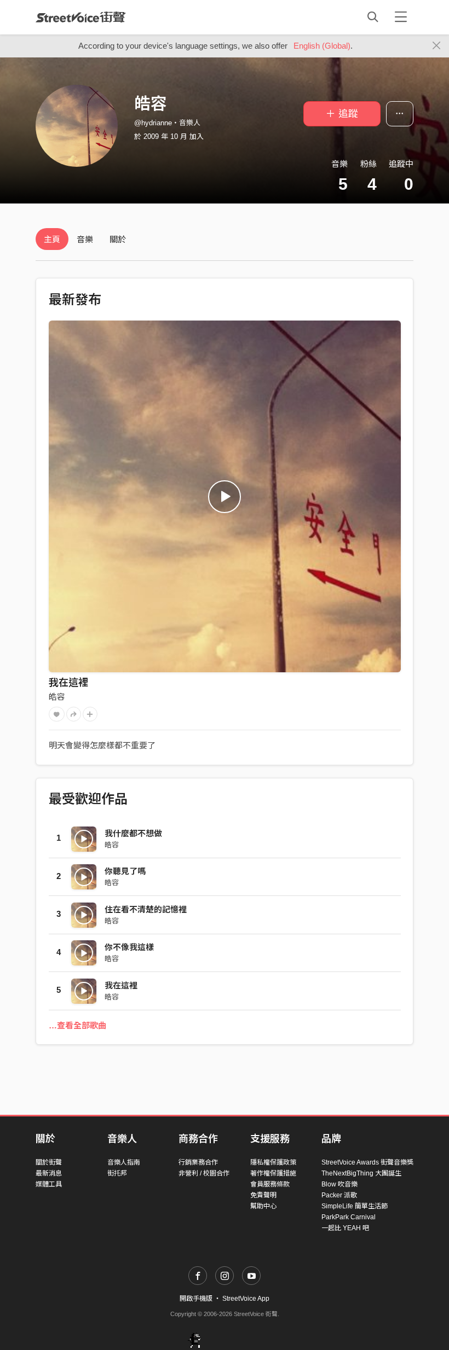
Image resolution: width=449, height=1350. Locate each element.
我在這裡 (68, 682)
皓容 (57, 696)
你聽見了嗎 (125, 871)
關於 (118, 239)
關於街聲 (49, 1162)
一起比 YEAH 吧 (345, 1228)
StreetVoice (81, 16)
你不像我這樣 (129, 947)
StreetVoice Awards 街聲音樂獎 (367, 1162)
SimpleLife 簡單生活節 (354, 1206)
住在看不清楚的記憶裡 (146, 909)
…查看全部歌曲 (77, 1025)
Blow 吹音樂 (339, 1184)
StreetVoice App (245, 1298)
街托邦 (117, 1173)
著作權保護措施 (273, 1173)
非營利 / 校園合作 (204, 1173)
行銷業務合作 (198, 1162)
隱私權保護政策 (273, 1162)
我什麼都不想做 (133, 833)
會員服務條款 (270, 1184)
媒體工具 (49, 1184)
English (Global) (321, 45)
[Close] (436, 46)
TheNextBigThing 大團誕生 (361, 1173)
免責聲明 (263, 1195)
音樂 (85, 239)
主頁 (52, 239)
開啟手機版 (196, 1298)
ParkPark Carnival (348, 1217)
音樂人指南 (123, 1162)
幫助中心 (263, 1206)
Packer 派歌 (339, 1195)
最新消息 (49, 1173)
